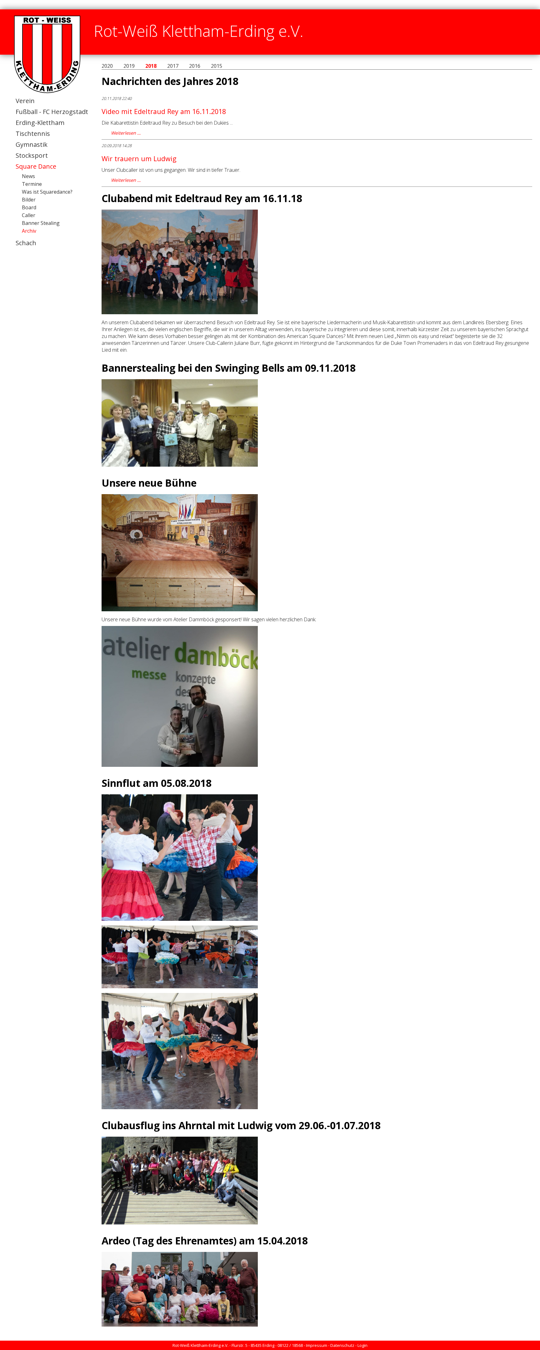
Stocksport (32, 155)
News (28, 176)
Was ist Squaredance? (47, 191)
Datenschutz (342, 1345)
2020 (107, 65)
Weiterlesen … (126, 133)
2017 (172, 65)
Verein (25, 101)
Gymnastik (32, 144)
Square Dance (36, 166)
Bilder (29, 199)
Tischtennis (33, 133)
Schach (26, 243)
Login (363, 1345)
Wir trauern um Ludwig (139, 158)
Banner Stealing (41, 223)
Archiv (29, 230)
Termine (32, 184)
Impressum (316, 1345)
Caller (28, 215)
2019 (129, 65)
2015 (216, 65)
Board (29, 207)
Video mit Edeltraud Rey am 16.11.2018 (164, 111)
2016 (194, 65)
